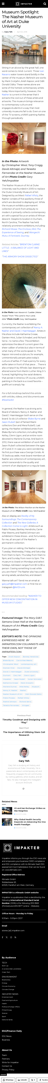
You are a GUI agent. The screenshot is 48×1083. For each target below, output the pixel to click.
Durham (6, 675)
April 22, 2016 (22, 32)
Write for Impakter (10, 1062)
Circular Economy (8, 986)
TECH (4, 963)
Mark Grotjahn (27, 683)
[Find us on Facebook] (2, 937)
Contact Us (7, 1066)
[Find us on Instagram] (11, 937)
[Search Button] (45, 4)
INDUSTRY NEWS (10, 994)
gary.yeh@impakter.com (14, 584)
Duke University (31, 672)
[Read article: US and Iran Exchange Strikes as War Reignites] (7, 810)
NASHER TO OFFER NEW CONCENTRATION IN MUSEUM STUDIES (21, 599)
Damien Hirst (9, 668)
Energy (4, 983)
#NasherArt (8, 400)
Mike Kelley (24, 687)
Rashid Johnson (10, 702)
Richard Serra (25, 702)
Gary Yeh (8, 32)
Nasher (5, 94)
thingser (25, 705)
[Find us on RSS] (15, 937)
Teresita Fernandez (11, 705)
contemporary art (28, 664)
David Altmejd (24, 668)
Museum (35, 687)
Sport (4, 1016)
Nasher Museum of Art (12, 694)
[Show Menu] (3, 4)
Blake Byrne (34, 418)
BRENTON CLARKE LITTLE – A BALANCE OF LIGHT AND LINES (21, 247)
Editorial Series (7, 1020)
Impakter (7, 679)
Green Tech (6, 972)
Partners (6, 1059)
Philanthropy (7, 1010)
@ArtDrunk (19, 587)
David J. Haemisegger (12, 672)
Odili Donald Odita (33, 694)
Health (4, 1003)
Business (6, 1040)
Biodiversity (6, 980)
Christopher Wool (10, 664)
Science (4, 1013)
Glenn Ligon (29, 675)
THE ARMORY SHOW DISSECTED (20, 256)
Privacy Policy (8, 1070)
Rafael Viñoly (31, 195)
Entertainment (7, 997)
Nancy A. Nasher (10, 690)
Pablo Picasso (9, 698)
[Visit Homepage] (24, 3)
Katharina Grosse (10, 683)
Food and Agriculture (10, 1000)
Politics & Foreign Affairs (11, 1007)
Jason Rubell (8, 422)
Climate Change (8, 989)
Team (4, 1055)
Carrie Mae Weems (24, 660)
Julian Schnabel (34, 679)
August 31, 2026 (20, 814)
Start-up (5, 966)
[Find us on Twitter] (7, 937)
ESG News (6, 1036)
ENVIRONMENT (9, 977)
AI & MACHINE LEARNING (11, 969)
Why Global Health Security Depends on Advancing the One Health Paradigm (30, 822)
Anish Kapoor (14, 657)
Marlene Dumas (10, 687)
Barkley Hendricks (30, 657)
